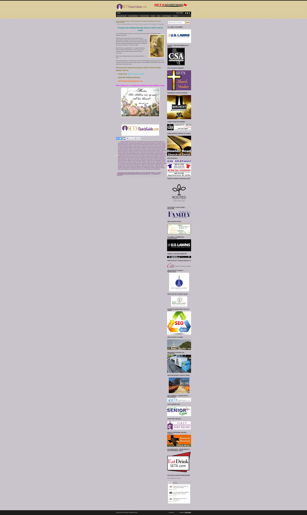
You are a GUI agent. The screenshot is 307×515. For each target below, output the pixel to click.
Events (153, 16)
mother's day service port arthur (134, 161)
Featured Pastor (144, 16)
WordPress (176, 512)
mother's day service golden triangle (138, 157)
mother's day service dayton (147, 156)
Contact (175, 16)
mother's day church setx (129, 150)
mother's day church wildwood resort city (131, 153)
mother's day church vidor (133, 151)
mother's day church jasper (135, 146)
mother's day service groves (152, 157)
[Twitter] (187, 13)
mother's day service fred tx (124, 157)
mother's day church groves (155, 144)
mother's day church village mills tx (147, 151)
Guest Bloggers (166, 16)
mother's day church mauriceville (140, 147)
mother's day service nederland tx (154, 160)
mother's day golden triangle (139, 154)
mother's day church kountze (147, 146)
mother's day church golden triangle (141, 144)
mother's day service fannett (160, 156)
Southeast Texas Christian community (152, 167)
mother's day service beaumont (152, 154)
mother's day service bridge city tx (133, 156)
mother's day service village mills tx (133, 164)
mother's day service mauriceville (139, 160)
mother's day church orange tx (135, 148)
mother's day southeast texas (137, 167)
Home (118, 13)
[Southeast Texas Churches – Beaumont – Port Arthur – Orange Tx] (131, 9)
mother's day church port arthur (149, 148)
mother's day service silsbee (126, 163)
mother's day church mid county (154, 147)
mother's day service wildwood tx (134, 166)
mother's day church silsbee (141, 150)
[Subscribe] (186, 13)
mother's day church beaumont (137, 141)
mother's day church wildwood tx (147, 153)
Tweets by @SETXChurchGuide (174, 478)
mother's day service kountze (147, 158)
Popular (175, 482)
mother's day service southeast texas (154, 163)
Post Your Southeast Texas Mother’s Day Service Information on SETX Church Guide (138, 22)
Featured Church (121, 16)
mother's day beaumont (125, 141)
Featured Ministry (133, 16)
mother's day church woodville (125, 154)
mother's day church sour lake (153, 150)
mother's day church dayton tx (150, 143)
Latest (170, 482)
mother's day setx (126, 167)
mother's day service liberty (159, 158)
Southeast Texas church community (137, 169)
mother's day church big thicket (151, 141)
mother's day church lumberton (125, 147)
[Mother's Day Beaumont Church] (140, 102)
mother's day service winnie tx (148, 166)
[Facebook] (189, 13)
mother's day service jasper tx (133, 158)
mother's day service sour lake (139, 163)
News (158, 16)
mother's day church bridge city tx (136, 143)
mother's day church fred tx (127, 144)
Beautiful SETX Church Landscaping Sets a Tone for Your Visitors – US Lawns (139, 172)
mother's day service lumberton (124, 160)
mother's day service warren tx (147, 164)
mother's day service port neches (149, 161)
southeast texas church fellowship (153, 169)
